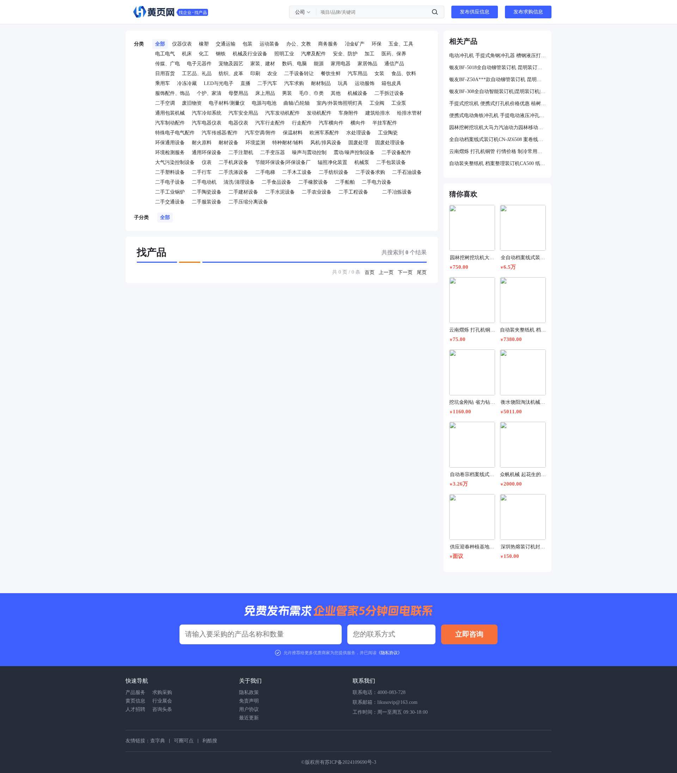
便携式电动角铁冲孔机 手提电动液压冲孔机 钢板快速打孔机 (497, 115)
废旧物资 (192, 103)
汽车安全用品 (243, 113)
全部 (160, 44)
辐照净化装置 (332, 162)
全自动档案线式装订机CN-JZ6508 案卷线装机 (497, 139)
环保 (377, 44)
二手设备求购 (370, 172)
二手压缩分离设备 (248, 202)
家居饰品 (367, 63)
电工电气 (165, 53)
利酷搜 (209, 740)
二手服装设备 (206, 202)
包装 (247, 44)
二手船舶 (345, 182)
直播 (245, 83)
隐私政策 (249, 692)
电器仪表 (238, 123)
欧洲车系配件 (324, 132)
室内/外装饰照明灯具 (339, 103)
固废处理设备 (390, 142)
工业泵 (398, 103)
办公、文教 (298, 44)
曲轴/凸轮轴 (296, 103)
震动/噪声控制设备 (354, 152)
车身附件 (348, 113)
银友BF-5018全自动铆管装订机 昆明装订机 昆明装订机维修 (497, 67)
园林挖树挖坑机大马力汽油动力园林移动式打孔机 (497, 127)
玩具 (343, 83)
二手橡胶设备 (313, 182)
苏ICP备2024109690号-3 (350, 762)
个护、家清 (209, 93)
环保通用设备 (170, 142)
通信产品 (394, 63)
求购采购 (162, 692)
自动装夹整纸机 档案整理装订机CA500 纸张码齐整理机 (497, 163)
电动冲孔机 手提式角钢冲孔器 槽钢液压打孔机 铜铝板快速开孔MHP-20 (497, 55)
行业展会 (162, 701)
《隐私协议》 (389, 652)
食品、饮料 (403, 73)
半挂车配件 (384, 123)
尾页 (422, 272)
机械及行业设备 (250, 53)
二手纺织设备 (333, 172)
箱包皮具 (391, 83)
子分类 (141, 217)
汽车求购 (294, 83)
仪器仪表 (182, 44)
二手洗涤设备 (233, 172)
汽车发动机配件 (282, 113)
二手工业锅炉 (170, 192)
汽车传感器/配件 (220, 132)
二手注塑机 (240, 152)
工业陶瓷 (388, 132)
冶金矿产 (355, 44)
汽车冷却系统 (206, 113)
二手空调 (165, 103)
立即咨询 (469, 634)
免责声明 (249, 701)
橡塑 (204, 44)
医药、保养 (394, 53)
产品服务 (135, 692)
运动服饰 (364, 83)
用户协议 (249, 709)
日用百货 (165, 73)
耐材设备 (228, 142)
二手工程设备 (353, 192)
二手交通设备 (170, 202)
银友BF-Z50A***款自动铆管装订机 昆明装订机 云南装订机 (497, 79)
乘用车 (162, 83)
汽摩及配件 (313, 53)
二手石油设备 (407, 172)
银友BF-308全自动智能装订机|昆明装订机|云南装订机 (497, 91)
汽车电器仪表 (206, 123)
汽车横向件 (331, 123)
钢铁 (221, 53)
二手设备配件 (396, 152)
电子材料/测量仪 (227, 103)
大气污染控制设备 (175, 162)
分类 (139, 44)
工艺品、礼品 (197, 73)
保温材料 (293, 132)
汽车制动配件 (170, 123)
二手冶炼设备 (397, 192)
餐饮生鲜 (331, 73)
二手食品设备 (276, 182)
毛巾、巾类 (311, 93)
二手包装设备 (391, 162)
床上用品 (265, 93)
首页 (369, 272)
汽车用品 (357, 73)
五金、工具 (401, 44)
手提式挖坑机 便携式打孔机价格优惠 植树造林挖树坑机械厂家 (497, 103)
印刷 (255, 73)
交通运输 (226, 44)
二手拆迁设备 (389, 93)
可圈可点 (184, 740)
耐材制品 (321, 83)
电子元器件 (199, 63)
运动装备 (269, 44)
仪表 (207, 162)
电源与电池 (264, 103)
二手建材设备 (243, 192)
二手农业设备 (316, 192)
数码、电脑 (294, 63)
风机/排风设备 (325, 142)
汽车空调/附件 (260, 132)
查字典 (157, 740)
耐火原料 (202, 142)
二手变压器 (272, 152)
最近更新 (249, 717)
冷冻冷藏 (187, 83)
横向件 (357, 123)
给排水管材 (409, 113)
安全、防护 (345, 53)
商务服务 (328, 44)
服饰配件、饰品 (172, 93)
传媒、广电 (167, 63)
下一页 (405, 272)
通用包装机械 (170, 113)
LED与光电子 (218, 83)
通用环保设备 (206, 152)
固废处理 (358, 142)
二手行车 (202, 172)
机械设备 (357, 93)
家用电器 (340, 63)
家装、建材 (262, 63)
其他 (336, 93)
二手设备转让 (299, 73)
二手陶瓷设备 (206, 192)
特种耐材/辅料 (287, 142)
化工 (204, 53)
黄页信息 (135, 701)
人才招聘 (135, 709)
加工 (369, 53)
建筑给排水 (377, 113)
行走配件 (302, 123)
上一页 (386, 272)
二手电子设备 (170, 182)
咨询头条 (162, 709)
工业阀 (377, 103)
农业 (272, 73)
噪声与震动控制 (309, 152)
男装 (287, 93)
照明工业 (284, 53)
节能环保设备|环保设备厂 (283, 162)
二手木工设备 (297, 172)
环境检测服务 (170, 152)
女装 (379, 73)
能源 (319, 63)
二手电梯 (265, 172)
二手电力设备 (376, 182)
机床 (187, 53)
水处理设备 (358, 132)
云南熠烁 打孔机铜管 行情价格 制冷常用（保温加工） (497, 151)
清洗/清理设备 (239, 182)
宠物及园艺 (231, 63)
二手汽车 (267, 83)
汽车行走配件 (270, 123)
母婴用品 (238, 93)
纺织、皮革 (231, 73)
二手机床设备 (233, 162)
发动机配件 (319, 113)
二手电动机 (204, 182)
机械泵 (361, 162)
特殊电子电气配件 (175, 132)
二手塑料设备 (170, 172)
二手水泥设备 (280, 192)
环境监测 (255, 142)
